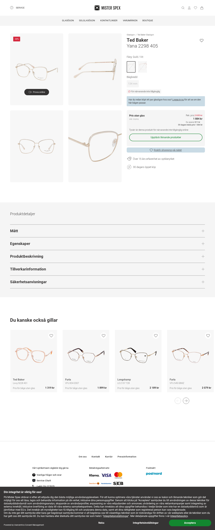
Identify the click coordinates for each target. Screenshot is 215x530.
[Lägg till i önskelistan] (201, 40)
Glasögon (68, 20)
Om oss (83, 456)
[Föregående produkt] (178, 401)
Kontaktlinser (108, 20)
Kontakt (96, 456)
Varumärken (130, 20)
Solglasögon (87, 20)
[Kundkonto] (189, 8)
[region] (107, 364)
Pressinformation (127, 456)
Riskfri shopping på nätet (168, 150)
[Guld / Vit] (131, 67)
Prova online (39, 92)
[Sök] (183, 7)
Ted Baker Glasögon (145, 34)
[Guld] (142, 67)
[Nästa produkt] (186, 401)
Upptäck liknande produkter (166, 137)
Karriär (109, 456)
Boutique (147, 20)
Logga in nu (178, 99)
